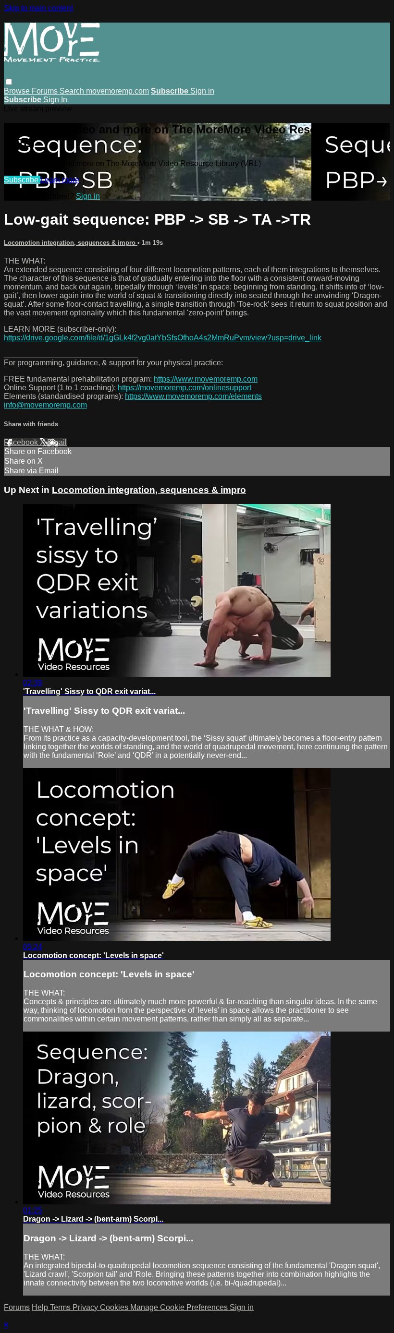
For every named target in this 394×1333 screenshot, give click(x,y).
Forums (46, 91)
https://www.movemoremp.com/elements (193, 396)
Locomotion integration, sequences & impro (70, 242)
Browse (18, 91)
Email (57, 442)
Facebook (22, 442)
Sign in (202, 91)
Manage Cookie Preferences (180, 1307)
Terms (61, 1307)
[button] (9, 82)
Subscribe (22, 180)
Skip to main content (38, 8)
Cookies (115, 1307)
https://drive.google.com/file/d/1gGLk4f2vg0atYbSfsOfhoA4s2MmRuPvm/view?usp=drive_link (162, 338)
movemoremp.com (117, 91)
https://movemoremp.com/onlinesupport (184, 388)
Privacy (86, 1307)
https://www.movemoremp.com (206, 379)
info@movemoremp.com (45, 405)
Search (73, 91)
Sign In (55, 100)
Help (41, 1307)
